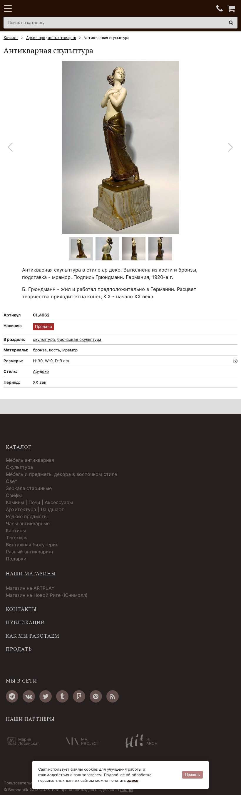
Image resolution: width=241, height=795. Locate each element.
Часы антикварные (28, 523)
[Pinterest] (96, 696)
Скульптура (19, 467)
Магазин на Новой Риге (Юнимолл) (47, 595)
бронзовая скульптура (79, 339)
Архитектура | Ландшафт (35, 509)
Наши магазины (31, 573)
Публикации (25, 622)
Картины (16, 530)
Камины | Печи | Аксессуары (39, 502)
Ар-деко (41, 371)
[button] (231, 147)
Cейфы (14, 495)
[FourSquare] (79, 696)
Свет (11, 481)
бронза (40, 350)
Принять (192, 774)
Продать (19, 649)
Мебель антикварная (30, 460)
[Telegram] (12, 696)
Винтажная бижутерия (32, 545)
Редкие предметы (27, 516)
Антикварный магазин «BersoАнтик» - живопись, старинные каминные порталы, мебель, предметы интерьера (40, 9)
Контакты (21, 609)
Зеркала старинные (29, 488)
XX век (39, 382)
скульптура (44, 339)
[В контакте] (29, 696)
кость (54, 350)
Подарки (16, 559)
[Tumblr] (62, 696)
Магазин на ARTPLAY (30, 588)
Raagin (126, 789)
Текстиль (16, 537)
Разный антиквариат (30, 552)
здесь (132, 780)
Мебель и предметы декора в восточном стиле (61, 474)
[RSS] (112, 696)
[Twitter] (45, 696)
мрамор (70, 350)
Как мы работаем (32, 636)
